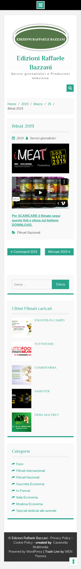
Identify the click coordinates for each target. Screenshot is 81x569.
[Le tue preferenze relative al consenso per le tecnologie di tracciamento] (73, 561)
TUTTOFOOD (44, 344)
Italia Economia (27, 497)
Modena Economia (29, 504)
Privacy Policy (60, 538)
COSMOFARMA (46, 367)
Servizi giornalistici (43, 138)
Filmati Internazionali (30, 470)
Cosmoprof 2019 (25, 251)
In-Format (23, 490)
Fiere (19, 464)
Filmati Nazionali (28, 232)
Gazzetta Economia (30, 484)
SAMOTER (42, 391)
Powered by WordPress (25, 551)
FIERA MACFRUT (47, 415)
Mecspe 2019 (57, 251)
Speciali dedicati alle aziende (36, 510)
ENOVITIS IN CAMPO (50, 320)
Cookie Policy (23, 542)
